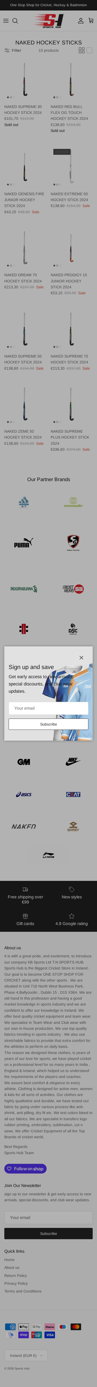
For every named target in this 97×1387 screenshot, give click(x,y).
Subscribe (48, 724)
